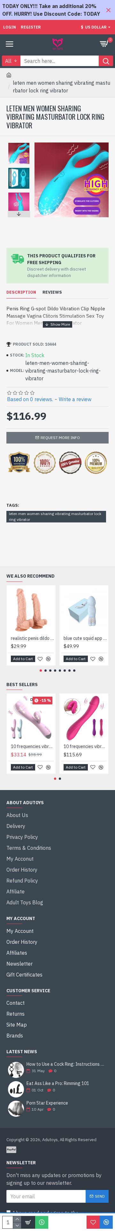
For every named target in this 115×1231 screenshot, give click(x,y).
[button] (19, 144)
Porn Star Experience (47, 1103)
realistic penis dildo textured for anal (32, 638)
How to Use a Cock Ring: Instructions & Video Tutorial (65, 1064)
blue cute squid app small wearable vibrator (85, 638)
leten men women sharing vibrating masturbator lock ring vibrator (55, 516)
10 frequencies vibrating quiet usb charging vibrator (32, 746)
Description (21, 292)
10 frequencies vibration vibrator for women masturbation (85, 746)
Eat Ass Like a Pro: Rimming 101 (58, 1083)
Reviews (52, 292)
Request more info (60, 437)
